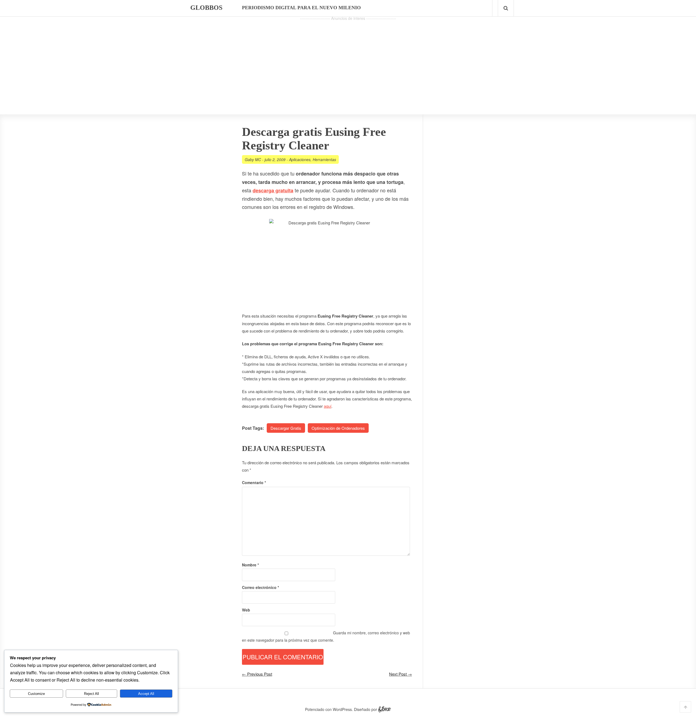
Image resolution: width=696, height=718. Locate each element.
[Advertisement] (348, 60)
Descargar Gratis (286, 428)
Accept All (146, 694)
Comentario (254, 482)
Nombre (250, 564)
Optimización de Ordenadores (338, 428)
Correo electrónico (260, 587)
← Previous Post (257, 674)
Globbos (206, 7)
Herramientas (324, 159)
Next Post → (400, 674)
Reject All (91, 694)
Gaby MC (253, 159)
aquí (327, 406)
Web (246, 610)
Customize (36, 694)
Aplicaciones (299, 159)
